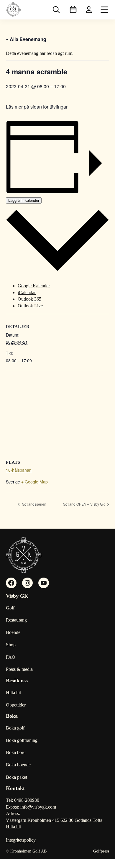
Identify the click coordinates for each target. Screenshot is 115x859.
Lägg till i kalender (23, 200)
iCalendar (27, 292)
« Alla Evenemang (26, 39)
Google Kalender (34, 285)
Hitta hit (13, 826)
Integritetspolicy (21, 839)
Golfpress (101, 851)
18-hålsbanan (19, 470)
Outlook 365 (29, 298)
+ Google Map (34, 482)
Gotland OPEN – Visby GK (84, 503)
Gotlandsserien (33, 503)
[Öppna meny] (104, 9)
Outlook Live (30, 305)
